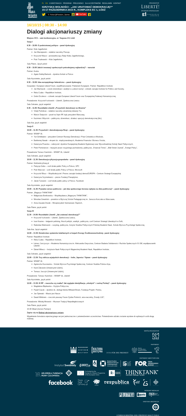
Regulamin (107, 3)
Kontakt (117, 3)
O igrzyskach (55, 3)
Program (67, 3)
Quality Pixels (153, 415)
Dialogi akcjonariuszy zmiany (51, 313)
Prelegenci (78, 3)
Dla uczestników (93, 3)
